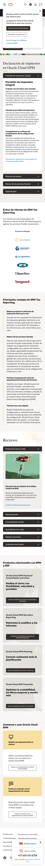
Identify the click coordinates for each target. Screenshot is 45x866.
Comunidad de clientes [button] (15, 522)
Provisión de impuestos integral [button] (18, 76)
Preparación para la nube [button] (16, 449)
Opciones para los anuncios (27, 838)
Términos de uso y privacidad (27, 834)
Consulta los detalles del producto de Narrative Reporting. (22, 637)
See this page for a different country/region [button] (16, 41)
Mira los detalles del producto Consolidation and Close (22, 600)
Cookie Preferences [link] (9, 838)
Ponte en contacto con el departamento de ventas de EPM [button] (22, 814)
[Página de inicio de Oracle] (10, 4)
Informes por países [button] (13, 176)
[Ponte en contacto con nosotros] (40, 4)
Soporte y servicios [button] (13, 537)
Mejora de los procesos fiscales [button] (18, 184)
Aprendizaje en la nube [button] (15, 529)
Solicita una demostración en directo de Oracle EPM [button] (22, 768)
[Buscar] (25, 4)
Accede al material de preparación (18, 505)
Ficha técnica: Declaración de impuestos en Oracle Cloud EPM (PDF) (21, 160)
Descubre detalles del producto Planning (21, 670)
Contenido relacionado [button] (15, 544)
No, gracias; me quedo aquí (16, 34)
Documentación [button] (12, 514)
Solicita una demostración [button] (13, 48)
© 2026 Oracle (8, 834)
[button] (4, 4)
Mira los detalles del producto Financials (20, 706)
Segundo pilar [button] (11, 191)
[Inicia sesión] (35, 4)
